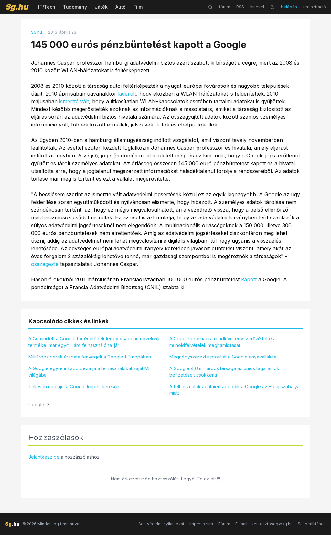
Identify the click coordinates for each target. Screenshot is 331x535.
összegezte (45, 264)
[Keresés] (210, 7)
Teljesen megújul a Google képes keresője (74, 386)
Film (138, 7)
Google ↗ (38, 404)
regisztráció (314, 7)
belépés (289, 7)
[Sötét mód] (272, 7)
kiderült (127, 93)
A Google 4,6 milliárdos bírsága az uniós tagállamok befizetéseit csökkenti (224, 372)
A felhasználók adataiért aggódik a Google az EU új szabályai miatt (235, 390)
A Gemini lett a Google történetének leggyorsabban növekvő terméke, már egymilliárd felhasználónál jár (93, 342)
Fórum (224, 523)
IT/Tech (46, 7)
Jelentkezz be (43, 456)
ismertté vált (74, 101)
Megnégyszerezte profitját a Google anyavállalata (222, 356)
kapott (249, 279)
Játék (101, 7)
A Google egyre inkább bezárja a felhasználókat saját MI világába (88, 372)
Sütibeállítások (312, 523)
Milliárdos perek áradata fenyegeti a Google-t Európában (89, 356)
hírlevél (257, 7)
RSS (240, 7)
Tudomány (75, 7)
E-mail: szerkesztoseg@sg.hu (264, 523)
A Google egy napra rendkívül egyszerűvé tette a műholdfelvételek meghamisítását (222, 342)
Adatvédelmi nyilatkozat (161, 523)
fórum (224, 7)
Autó (120, 7)
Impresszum (201, 523)
